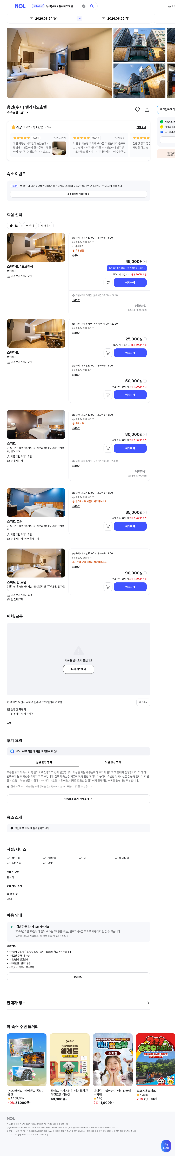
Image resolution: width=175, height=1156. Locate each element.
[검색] (92, 6)
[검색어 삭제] (84, 6)
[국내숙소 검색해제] (42, 6)
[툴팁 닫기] (145, 268)
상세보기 (76, 255)
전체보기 (141, 127)
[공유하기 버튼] (147, 109)
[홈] (20, 6)
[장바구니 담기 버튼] (108, 282)
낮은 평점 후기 (113, 762)
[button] (10, 225)
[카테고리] (10, 6)
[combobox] (63, 6)
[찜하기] (137, 109)
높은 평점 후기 (44, 762)
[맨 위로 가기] (167, 1148)
